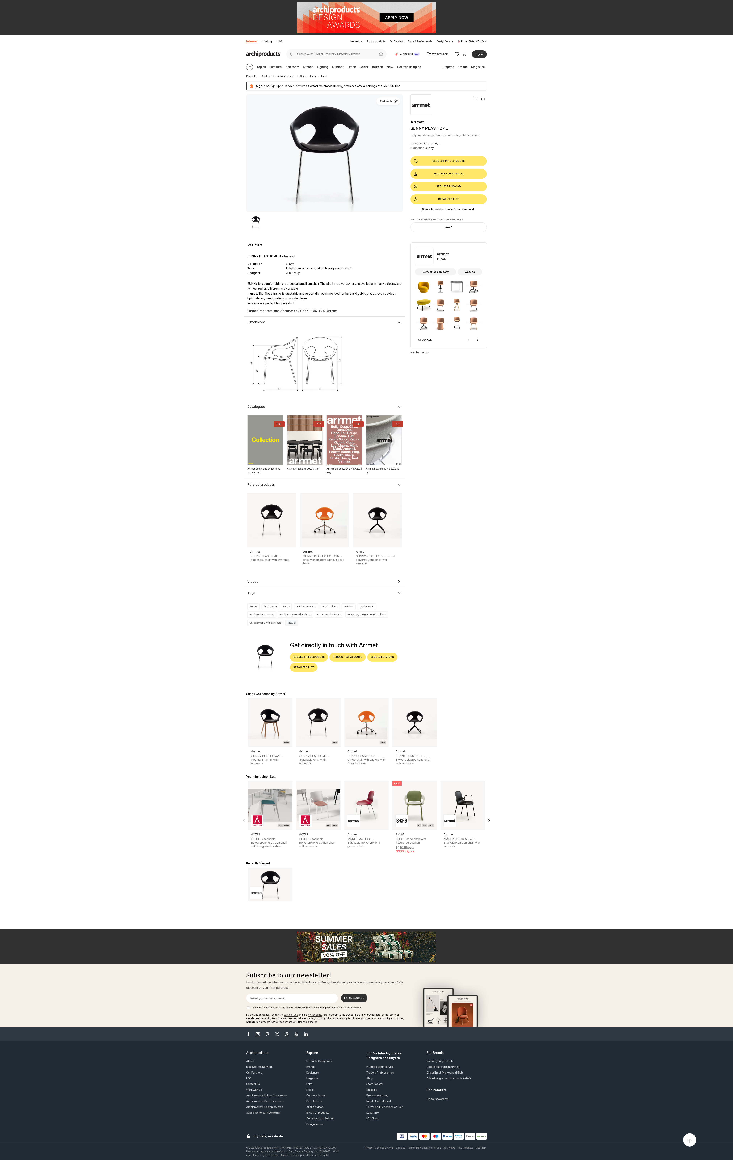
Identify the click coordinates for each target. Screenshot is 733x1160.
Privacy (368, 1147)
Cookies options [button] (384, 1147)
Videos (252, 582)
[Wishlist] (457, 54)
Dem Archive (314, 1101)
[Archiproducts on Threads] (287, 1034)
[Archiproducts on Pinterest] (268, 1034)
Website (470, 271)
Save (448, 227)
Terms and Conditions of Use (424, 1147)
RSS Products (465, 1147)
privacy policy (315, 1014)
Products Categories (319, 1061)
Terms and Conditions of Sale (384, 1106)
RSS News (449, 1147)
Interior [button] (251, 41)
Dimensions (256, 322)
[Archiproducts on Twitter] (277, 1034)
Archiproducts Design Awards (264, 1106)
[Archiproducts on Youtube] (296, 1034)
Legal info (372, 1112)
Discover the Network (259, 1066)
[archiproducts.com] (263, 54)
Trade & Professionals (420, 41)
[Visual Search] (381, 54)
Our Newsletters (316, 1095)
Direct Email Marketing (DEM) (445, 1072)
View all (291, 622)
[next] (477, 340)
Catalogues (256, 407)
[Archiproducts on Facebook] (249, 1034)
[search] (292, 54)
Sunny (429, 148)
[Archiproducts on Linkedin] (305, 1034)
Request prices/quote (448, 161)
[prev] (468, 340)
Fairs (309, 1084)
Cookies (400, 1147)
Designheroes (314, 1124)
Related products (261, 485)
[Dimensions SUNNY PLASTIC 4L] (297, 366)
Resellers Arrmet (419, 352)
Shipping (371, 1089)
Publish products (376, 41)
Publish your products (440, 1061)
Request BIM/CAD (448, 186)
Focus (310, 1089)
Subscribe (356, 997)
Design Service (445, 41)
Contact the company (435, 271)
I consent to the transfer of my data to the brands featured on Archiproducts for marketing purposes (306, 1007)
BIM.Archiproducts (317, 1112)
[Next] (489, 820)
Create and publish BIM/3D (443, 1066)
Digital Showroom (438, 1098)
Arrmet (417, 122)
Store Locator (374, 1084)
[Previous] (244, 820)
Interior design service (380, 1066)
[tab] (361, 41)
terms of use (291, 1014)
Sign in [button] (479, 54)
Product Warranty (377, 1095)
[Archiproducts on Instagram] (258, 1034)
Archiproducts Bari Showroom (264, 1101)
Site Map (481, 1147)
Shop (369, 1078)
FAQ (248, 1078)
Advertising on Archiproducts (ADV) (449, 1078)
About (250, 1061)
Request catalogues (449, 173)
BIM (279, 41)
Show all (425, 339)
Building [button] (267, 41)
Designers (312, 1072)
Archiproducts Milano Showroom (266, 1095)
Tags (251, 593)
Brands (310, 1066)
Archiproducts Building (320, 1118)
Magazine (312, 1078)
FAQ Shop (372, 1118)
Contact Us (253, 1084)
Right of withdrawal (378, 1101)
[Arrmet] (420, 104)
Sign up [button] (275, 86)
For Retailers (397, 41)
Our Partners (254, 1072)
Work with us (254, 1089)
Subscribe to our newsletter (263, 1112)
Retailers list (448, 199)
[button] (356, 41)
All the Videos (314, 1106)
